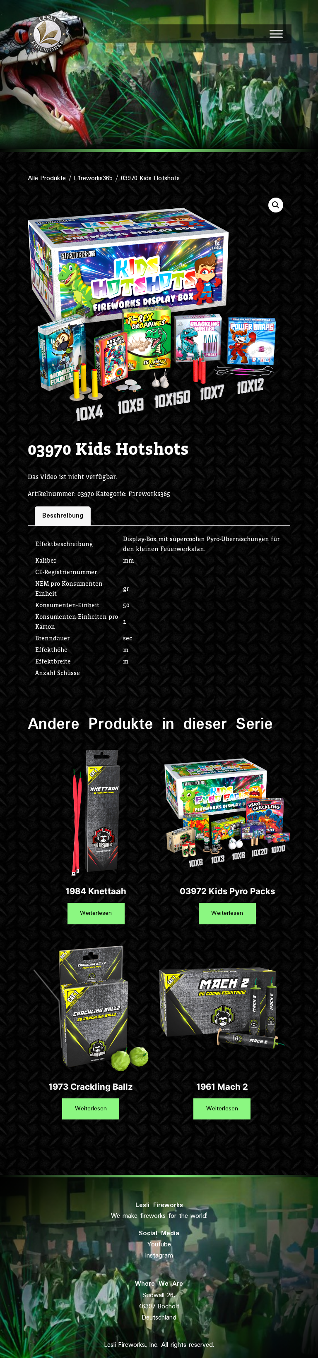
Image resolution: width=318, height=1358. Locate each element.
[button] (275, 205)
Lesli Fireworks (159, 1205)
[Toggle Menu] (276, 34)
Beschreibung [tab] (62, 516)
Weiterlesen (96, 913)
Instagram (159, 1256)
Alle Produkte (47, 178)
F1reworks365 (93, 178)
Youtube (159, 1244)
